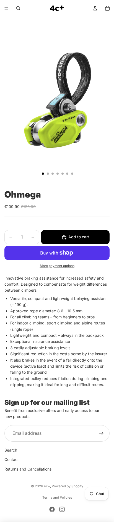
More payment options (57, 266)
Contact (11, 459)
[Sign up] (101, 433)
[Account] (95, 8)
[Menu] (6, 8)
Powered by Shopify (67, 486)
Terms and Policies (57, 497)
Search (10, 450)
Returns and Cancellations (27, 469)
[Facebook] (52, 509)
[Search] (18, 8)
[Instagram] (62, 509)
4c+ (47, 486)
